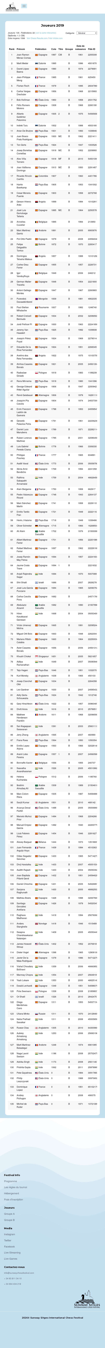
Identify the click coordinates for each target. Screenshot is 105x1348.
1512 (53, 776)
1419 (53, 915)
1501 (53, 802)
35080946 (93, 661)
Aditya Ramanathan (23, 663)
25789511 (93, 709)
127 (12, 1044)
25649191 (93, 974)
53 (12, 477)
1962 (80, 136)
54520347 (93, 903)
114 (12, 952)
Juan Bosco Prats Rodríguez (24, 138)
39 (12, 364)
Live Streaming (12, 1252)
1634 (53, 681)
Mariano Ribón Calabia (24, 641)
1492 (53, 824)
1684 (53, 587)
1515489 (92, 923)
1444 (53, 841)
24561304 (93, 364)
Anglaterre (44, 675)
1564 (53, 740)
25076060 (93, 915)
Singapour (44, 656)
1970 (80, 244)
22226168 (93, 548)
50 (12, 455)
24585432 (93, 689)
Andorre (42, 230)
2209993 (92, 150)
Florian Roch (23, 85)
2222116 (92, 511)
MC (60, 136)
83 (12, 709)
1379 (53, 957)
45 (12, 409)
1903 (53, 193)
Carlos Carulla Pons (24, 598)
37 (12, 346)
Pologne (43, 372)
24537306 (93, 400)
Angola (42, 201)
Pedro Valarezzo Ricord (25, 496)
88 (12, 745)
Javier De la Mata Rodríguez (24, 959)
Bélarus (42, 841)
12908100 (93, 952)
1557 (53, 754)
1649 (53, 661)
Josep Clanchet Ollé (24, 683)
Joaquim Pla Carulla (23, 402)
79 (12, 681)
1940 (80, 824)
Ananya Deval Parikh (23, 809)
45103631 (93, 847)
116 (12, 966)
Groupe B (9, 1220)
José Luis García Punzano (25, 589)
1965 (80, 455)
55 (12, 494)
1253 (53, 1033)
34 (12, 324)
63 (12, 556)
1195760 (92, 776)
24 (12, 238)
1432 (53, 875)
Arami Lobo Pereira (22, 755)
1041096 (92, 381)
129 (12, 1061)
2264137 (92, 494)
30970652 (93, 1078)
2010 (80, 158)
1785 (53, 437)
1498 (53, 807)
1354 (53, 974)
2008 (80, 238)
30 (12, 290)
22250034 (93, 639)
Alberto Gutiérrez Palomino (21, 117)
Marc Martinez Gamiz (23, 232)
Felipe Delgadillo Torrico (22, 247)
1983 (80, 372)
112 (12, 932)
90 (12, 762)
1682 (53, 596)
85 (12, 726)
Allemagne (44, 395)
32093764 (93, 587)
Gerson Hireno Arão (24, 203)
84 (12, 714)
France (42, 77)
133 (12, 1086)
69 (12, 604)
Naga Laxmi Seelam (22, 1055)
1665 (53, 625)
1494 (53, 816)
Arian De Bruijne (25, 130)
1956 (53, 91)
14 (12, 150)
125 (12, 1027)
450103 (91, 675)
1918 (53, 158)
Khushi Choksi (24, 656)
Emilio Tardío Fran (23, 513)
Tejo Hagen (22, 670)
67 (12, 587)
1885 (53, 210)
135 (12, 1103)
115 (12, 957)
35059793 (93, 463)
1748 (53, 494)
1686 (53, 582)
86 (12, 734)
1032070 (92, 670)
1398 (53, 952)
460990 (91, 734)
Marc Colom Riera (22, 795)
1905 (53, 184)
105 (12, 875)
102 (12, 856)
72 (12, 633)
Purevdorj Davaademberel (24, 300)
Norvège (43, 923)
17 (12, 175)
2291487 (92, 167)
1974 (80, 68)
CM (60, 54)
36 (12, 338)
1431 (53, 883)
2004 (80, 477)
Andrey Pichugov (21, 1097)
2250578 (92, 210)
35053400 (93, 613)
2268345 (92, 346)
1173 (53, 1061)
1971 (80, 429)
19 (12, 193)
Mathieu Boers (24, 897)
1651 (53, 656)
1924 (53, 144)
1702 (53, 531)
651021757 (93, 1086)
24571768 (93, 596)
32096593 (93, 714)
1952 (80, 150)
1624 (53, 695)
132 (12, 1078)
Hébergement (11, 1193)
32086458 (93, 437)
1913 (53, 167)
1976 (80, 531)
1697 (53, 548)
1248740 (92, 307)
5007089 (92, 573)
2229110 (92, 503)
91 (12, 768)
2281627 (92, 833)
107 (12, 889)
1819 (53, 372)
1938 (53, 105)
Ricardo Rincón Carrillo (24, 177)
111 (12, 923)
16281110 (93, 395)
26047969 (93, 85)
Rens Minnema (24, 381)
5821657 (92, 656)
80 (12, 689)
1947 (80, 144)
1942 (80, 695)
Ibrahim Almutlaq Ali (22, 787)
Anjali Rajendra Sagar (24, 575)
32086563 (93, 315)
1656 (53, 647)
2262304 (92, 633)
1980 (80, 381)
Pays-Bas (43, 130)
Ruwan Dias (23, 1027)
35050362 (93, 869)
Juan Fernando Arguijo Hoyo (24, 849)
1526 (53, 768)
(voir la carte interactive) (45, 32)
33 (12, 315)
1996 (80, 63)
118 (12, 980)
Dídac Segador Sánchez (24, 857)
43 (12, 395)
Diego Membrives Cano (22, 1005)
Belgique (43, 221)
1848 (53, 281)
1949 (80, 511)
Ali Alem (21, 531)
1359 (53, 966)
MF (60, 158)
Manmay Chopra (25, 974)
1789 (53, 429)
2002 (80, 315)
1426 (53, 903)
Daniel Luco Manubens (22, 431)
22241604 (93, 556)
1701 (53, 539)
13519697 (93, 841)
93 (12, 785)
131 (12, 1072)
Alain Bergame (24, 489)
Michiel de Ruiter (22, 1105)
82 (12, 703)
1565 (53, 734)
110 (12, 915)
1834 (53, 315)
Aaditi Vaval (22, 463)
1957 (80, 264)
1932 (53, 125)
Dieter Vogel (23, 952)
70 (12, 613)
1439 (53, 847)
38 (12, 355)
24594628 (93, 875)
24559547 (93, 409)
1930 (53, 136)
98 (12, 824)
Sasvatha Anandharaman (24, 770)
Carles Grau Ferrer (22, 266)
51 (12, 463)
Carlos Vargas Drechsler (23, 93)
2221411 (92, 136)
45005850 (93, 1019)
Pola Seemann (24, 991)
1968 (80, 91)
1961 (80, 54)
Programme (10, 1181)
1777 (53, 455)
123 (12, 1013)
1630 (53, 689)
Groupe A (9, 1213)
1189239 (92, 372)
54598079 (93, 985)
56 (12, 503)
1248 (53, 1044)
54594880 (93, 793)
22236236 (93, 420)
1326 (53, 996)
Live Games (10, 1258)
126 (12, 1033)
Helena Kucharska (22, 778)
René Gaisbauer (25, 395)
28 (12, 273)
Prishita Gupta (23, 1067)
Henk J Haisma (24, 520)
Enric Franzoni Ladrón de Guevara (24, 412)
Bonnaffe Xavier (24, 762)
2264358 (92, 681)
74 (12, 647)
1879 (53, 238)
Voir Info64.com (56, 38)
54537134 (93, 1002)
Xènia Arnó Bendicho (22, 470)
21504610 (93, 785)
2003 (80, 726)
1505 (53, 793)
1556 (53, 762)
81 (12, 695)
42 (12, 386)
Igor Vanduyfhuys (23, 274)
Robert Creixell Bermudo (24, 317)
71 (12, 625)
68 (12, 596)
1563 (53, 745)
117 (12, 974)
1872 (53, 244)
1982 (80, 307)
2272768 (92, 193)
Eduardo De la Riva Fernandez (24, 348)
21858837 (93, 991)
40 (12, 372)
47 (12, 429)
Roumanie (44, 307)
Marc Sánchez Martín (24, 505)
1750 (53, 489)
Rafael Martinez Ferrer (24, 550)
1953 (80, 184)
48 (12, 437)
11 (12, 130)
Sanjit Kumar (23, 802)
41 (12, 381)
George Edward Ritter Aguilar (24, 388)
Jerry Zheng (22, 734)
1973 (80, 841)
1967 (80, 290)
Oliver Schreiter (24, 525)
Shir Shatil (22, 582)
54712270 (93, 957)
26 (12, 256)
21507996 (93, 604)
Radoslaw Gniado (22, 374)
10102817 (93, 201)
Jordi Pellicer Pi (24, 324)
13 (12, 144)
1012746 (92, 695)
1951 (80, 346)
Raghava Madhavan (22, 916)
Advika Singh (23, 1061)
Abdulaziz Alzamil (21, 606)
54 (12, 489)
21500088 (93, 531)
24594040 (93, 238)
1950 (53, 99)
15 (12, 158)
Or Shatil (21, 996)
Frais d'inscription (13, 1199)
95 (12, 802)
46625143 (93, 980)
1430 (53, 889)
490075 (91, 1095)
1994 (80, 201)
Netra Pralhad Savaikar (23, 1021)
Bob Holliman (23, 99)
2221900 (92, 281)
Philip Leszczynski (23, 1080)
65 (12, 573)
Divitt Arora (22, 709)
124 (12, 1019)
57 (12, 511)
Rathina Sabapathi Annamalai (22, 480)
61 (12, 539)
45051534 (93, 864)
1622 (53, 703)
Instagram (9, 1234)
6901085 (92, 1044)
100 (12, 841)
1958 (80, 99)
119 (12, 985)
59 (12, 525)
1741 (53, 503)
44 (12, 400)
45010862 (93, 768)
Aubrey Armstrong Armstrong (22, 1036)
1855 (53, 264)
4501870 (92, 63)
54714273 (93, 856)
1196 (53, 1053)
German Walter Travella (24, 283)
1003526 (92, 144)
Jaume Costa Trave (23, 567)
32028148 (93, 745)
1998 (80, 897)
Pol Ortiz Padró (24, 238)
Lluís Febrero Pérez (23, 835)
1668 (53, 613)
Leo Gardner (23, 689)
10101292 (93, 256)
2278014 (92, 338)
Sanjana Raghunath (22, 891)
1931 (53, 130)
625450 (91, 77)
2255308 (92, 54)
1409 (53, 932)
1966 (80, 446)
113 (12, 943)
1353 (53, 980)
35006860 (93, 807)
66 (12, 582)
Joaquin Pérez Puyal (24, 340)
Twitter (7, 1240)
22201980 (93, 539)
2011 (80, 1067)
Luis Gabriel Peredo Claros (24, 448)
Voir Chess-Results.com (37, 38)
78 (12, 675)
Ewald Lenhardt (24, 985)
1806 (53, 386)
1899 (53, 201)
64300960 (93, 1027)
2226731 (92, 264)
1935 (53, 113)
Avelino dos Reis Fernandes (24, 357)
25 (12, 244)
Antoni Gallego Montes (24, 292)
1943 (80, 494)
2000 (80, 980)
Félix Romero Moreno (23, 107)
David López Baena (23, 70)
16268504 (93, 525)
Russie (42, 1013)
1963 (80, 324)
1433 (53, 856)
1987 (80, 793)
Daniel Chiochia (24, 883)
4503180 (92, 125)
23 (12, 230)
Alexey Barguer (24, 841)
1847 (53, 290)
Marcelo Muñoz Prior (24, 818)
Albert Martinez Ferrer (24, 541)
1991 (80, 625)
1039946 (92, 130)
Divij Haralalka (24, 864)
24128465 (93, 1013)
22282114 (93, 429)
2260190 (92, 105)
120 (12, 991)
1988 (80, 125)
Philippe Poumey (21, 456)
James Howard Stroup (24, 945)
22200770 (93, 824)
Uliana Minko (23, 1013)
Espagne (43, 54)
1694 (53, 556)
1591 (53, 726)
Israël (41, 582)
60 (12, 531)
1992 (80, 329)
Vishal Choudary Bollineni (25, 968)
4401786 (92, 175)
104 (12, 869)
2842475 (92, 996)
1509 (53, 785)
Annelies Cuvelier (21, 223)
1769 (53, 468)
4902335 (92, 298)
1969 (80, 338)
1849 (53, 273)
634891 (91, 455)
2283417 (92, 244)
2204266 (92, 816)
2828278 (92, 582)
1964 (80, 210)
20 (12, 201)
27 (12, 264)
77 (12, 670)
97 (12, 816)
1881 (53, 230)
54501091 (93, 158)
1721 (53, 511)
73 (12, 639)
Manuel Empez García (24, 826)
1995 (53, 63)
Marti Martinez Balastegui (23, 1046)
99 (12, 833)
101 (12, 847)
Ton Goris (21, 144)
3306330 (92, 446)
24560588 (93, 754)
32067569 (93, 897)
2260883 (92, 290)
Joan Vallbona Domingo (24, 169)
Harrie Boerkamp (22, 186)
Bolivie (42, 244)
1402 (53, 943)
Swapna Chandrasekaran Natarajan (25, 935)
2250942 (92, 386)
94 (12, 793)
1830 (53, 324)
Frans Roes (22, 740)
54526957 (93, 883)
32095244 (93, 625)
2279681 (92, 68)
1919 (53, 150)
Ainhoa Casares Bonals (24, 365)
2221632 (92, 565)
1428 (53, 897)
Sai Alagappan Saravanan (24, 728)
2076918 (92, 943)
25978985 (93, 1067)
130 (12, 1067)
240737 (91, 762)
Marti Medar (22, 63)
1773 (53, 463)
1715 (53, 525)
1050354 (92, 740)
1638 (53, 675)
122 (12, 1002)
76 (12, 661)
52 (12, 468)
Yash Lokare (23, 980)
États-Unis (44, 99)
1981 (80, 298)
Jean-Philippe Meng (23, 79)
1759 (53, 477)
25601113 (93, 726)
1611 (53, 714)
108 (12, 897)
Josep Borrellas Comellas (24, 152)
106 (12, 883)
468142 (91, 802)
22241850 (93, 324)
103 (12, 864)
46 (12, 420)
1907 (53, 175)
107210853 (93, 1103)
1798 (53, 409)
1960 (80, 175)
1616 (53, 709)
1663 (53, 633)
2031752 (92, 99)
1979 (53, 85)
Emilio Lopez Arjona (23, 747)
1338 (53, 991)
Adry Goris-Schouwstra (22, 696)
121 (12, 996)
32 (12, 307)
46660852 (93, 966)
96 (12, 807)
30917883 (93, 1072)
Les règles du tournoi (15, 1187)
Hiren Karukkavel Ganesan (22, 616)
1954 (80, 281)
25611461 (93, 1061)
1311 (53, 1002)
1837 (53, 307)
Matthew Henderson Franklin (22, 717)
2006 (80, 273)
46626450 (93, 477)
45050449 (93, 932)
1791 (53, 420)
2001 (80, 437)
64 (12, 565)
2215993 (92, 91)
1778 (53, 446)
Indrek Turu (22, 125)
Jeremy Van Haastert (22, 331)
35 (12, 329)
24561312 (93, 647)
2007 (80, 582)
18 (12, 184)
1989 (80, 785)
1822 (53, 355)
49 (12, 446)
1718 (53, 520)
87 (12, 740)
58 (12, 520)
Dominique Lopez (22, 1088)
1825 (53, 329)
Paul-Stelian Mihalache (23, 309)
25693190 (93, 1033)
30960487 (93, 703)
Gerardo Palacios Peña (24, 422)
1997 (53, 54)
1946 (80, 833)
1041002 (92, 184)
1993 (80, 130)
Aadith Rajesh (23, 869)
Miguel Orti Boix (24, 633)
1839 (53, 298)
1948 (80, 633)
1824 (53, 338)
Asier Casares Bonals (23, 649)
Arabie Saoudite (40, 532)
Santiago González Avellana (21, 906)
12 (12, 136)
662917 (91, 489)
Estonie (42, 63)
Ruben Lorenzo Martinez (24, 439)
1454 (53, 833)
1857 (53, 256)
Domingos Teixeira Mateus (24, 257)
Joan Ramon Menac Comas (24, 56)
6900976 (92, 230)
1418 (53, 923)
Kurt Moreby (22, 675)
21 (12, 210)
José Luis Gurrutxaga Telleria (22, 213)
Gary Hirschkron (24, 703)
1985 (53, 77)
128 (12, 1053)
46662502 (93, 889)
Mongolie (43, 298)
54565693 (93, 113)
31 (12, 298)
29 (12, 281)
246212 (91, 273)
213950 (91, 221)
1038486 (92, 520)
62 (12, 548)
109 (12, 903)
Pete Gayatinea (24, 1072)
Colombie (43, 175)
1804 (53, 400)
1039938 (92, 329)
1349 (53, 985)
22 (12, 221)
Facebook (9, 1246)
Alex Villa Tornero (21, 160)
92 (12, 776)
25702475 (93, 1053)
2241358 (92, 468)
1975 (80, 113)
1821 (53, 364)
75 (12, 656)
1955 (80, 762)
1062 (53, 1067)
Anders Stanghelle (22, 925)
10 (12, 125)
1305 (53, 1027)
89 (12, 754)
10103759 (93, 355)
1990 (53, 68)
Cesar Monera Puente (23, 194)
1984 (80, 1072)
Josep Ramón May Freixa (23, 558)
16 (12, 167)
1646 (53, 670)
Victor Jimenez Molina (24, 627)
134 (12, 1095)
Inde (41, 477)
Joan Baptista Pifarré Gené (23, 877)
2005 (80, 230)
